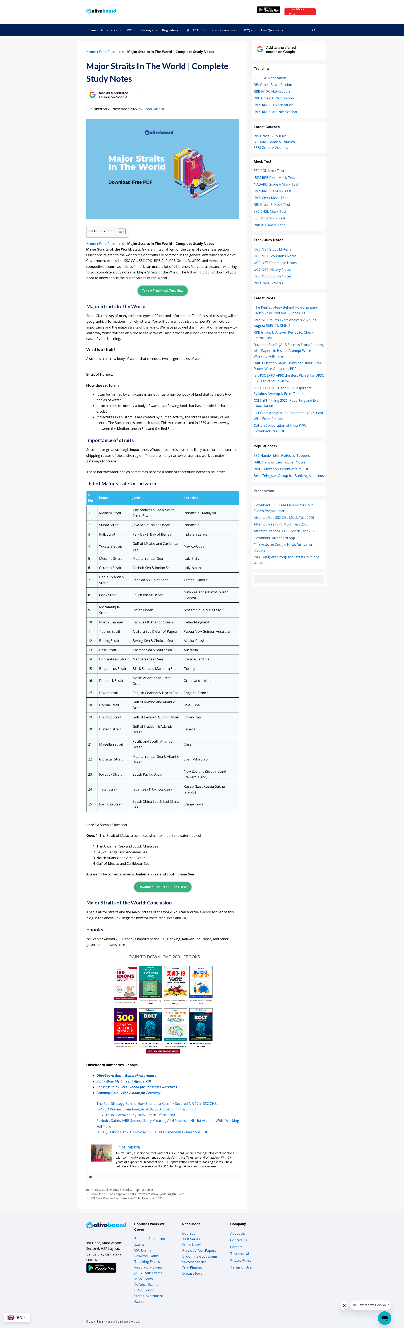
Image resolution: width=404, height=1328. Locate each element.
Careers (236, 1247)
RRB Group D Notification (274, 98)
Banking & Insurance (103, 30)
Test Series (191, 1239)
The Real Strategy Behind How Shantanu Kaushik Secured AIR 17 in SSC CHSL (157, 1103)
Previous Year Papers (199, 1250)
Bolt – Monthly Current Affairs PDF (124, 1081)
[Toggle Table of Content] (120, 231)
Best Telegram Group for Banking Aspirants (289, 475)
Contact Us (238, 1240)
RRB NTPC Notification (272, 91)
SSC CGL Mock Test (269, 170)
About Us (237, 1233)
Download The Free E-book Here (162, 887)
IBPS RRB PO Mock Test (272, 191)
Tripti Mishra (153, 109)
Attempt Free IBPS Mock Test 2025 (281, 524)
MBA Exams (143, 1279)
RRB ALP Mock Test (269, 225)
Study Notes (192, 1244)
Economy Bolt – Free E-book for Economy (128, 1092)
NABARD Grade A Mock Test (276, 184)
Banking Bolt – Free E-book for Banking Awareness (136, 1087)
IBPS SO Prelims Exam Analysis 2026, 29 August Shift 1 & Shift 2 (146, 1109)
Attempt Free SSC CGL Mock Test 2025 (284, 517)
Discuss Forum (193, 1273)
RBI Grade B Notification (273, 84)
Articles (95, 1190)
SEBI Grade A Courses (271, 147)
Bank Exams (110, 1190)
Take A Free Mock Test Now (162, 290)
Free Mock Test (296, 11)
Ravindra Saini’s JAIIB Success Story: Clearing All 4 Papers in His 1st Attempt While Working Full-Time (289, 350)
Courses (188, 1233)
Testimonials (240, 1253)
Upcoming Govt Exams (200, 1256)
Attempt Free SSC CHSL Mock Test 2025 (285, 531)
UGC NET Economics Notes (275, 256)
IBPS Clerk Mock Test (271, 197)
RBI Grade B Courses (270, 136)
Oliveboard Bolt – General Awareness (126, 1075)
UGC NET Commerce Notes (275, 262)
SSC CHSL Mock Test (270, 211)
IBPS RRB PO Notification (273, 105)
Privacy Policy (240, 1260)
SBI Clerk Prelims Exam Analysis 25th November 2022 (127, 1198)
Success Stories (194, 1262)
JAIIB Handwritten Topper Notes (279, 462)
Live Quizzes (270, 30)
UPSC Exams (144, 1290)
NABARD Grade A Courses (274, 142)
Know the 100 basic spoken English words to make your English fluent (137, 1194)
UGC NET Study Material (273, 249)
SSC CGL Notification (270, 78)
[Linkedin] (90, 1176)
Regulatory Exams (148, 1267)
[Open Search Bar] (314, 30)
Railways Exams (146, 1256)
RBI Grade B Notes (268, 283)
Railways (147, 30)
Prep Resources (223, 30)
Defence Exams (146, 1284)
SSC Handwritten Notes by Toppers (282, 455)
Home (91, 51)
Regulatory (170, 30)
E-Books (125, 1190)
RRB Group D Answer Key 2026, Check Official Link (135, 1115)
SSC (129, 30)
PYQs (248, 30)
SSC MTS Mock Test (269, 218)
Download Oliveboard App (274, 538)
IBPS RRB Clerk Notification (275, 112)
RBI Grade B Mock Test (272, 204)
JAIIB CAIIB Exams (148, 1273)
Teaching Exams (147, 1261)
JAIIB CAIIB (195, 30)
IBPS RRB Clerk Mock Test (274, 177)
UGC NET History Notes (272, 269)
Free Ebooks (192, 1267)
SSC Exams (142, 1250)
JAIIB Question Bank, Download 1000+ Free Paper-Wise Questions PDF (152, 1132)
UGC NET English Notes (272, 276)
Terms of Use (241, 1267)
